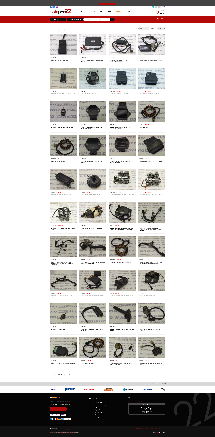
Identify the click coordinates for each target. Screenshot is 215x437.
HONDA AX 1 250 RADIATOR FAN (147, 295)
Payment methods (100, 410)
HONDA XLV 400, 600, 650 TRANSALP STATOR (120, 262)
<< (51, 30)
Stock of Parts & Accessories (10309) (60, 401)
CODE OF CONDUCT (155, 429)
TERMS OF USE (146, 429)
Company (92, 11)
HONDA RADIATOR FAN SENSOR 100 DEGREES (62, 127)
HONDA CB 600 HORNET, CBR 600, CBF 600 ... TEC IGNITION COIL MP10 (63, 94)
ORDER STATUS (138, 429)
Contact (102, 11)
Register (163, 18)
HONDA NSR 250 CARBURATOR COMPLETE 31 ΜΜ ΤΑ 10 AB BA (122, 195)
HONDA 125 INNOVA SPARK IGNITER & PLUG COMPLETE (149, 330)
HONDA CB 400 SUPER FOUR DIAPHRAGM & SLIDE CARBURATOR (92, 195)
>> (69, 30)
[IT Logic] (161, 432)
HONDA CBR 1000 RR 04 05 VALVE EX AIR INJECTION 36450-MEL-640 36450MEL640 (93, 263)
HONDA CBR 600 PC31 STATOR (88, 363)
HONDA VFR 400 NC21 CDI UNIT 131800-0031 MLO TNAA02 (92, 61)
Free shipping (98, 407)
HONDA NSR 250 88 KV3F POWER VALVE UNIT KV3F (92, 295)
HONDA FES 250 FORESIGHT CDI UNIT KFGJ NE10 (150, 161)
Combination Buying (100, 405)
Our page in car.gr (100, 417)
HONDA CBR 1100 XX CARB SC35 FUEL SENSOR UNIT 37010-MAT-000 (121, 364)
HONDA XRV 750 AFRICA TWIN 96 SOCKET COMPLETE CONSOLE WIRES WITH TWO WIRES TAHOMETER (150, 229)
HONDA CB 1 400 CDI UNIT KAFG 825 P (119, 93)
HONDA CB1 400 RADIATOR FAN (88, 93)
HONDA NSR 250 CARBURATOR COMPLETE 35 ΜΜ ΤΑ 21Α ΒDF (63, 229)
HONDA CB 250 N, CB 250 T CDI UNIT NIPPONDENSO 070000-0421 (118, 61)
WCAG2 (64, 432)
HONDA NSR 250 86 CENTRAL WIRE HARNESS (91, 228)
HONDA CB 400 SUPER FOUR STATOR (60, 161)
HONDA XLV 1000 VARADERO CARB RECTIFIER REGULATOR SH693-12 (91, 128)
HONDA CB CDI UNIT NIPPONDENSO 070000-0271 (150, 60)
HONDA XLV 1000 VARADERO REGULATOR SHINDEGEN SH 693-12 (120, 128)
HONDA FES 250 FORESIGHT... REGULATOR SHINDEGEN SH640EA (120, 162)
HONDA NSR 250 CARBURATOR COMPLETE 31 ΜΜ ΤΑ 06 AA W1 (151, 195)
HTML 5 (53, 432)
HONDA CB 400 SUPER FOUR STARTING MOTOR (121, 295)
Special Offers (98, 402)
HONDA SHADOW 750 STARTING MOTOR (61, 194)
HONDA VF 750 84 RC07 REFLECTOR (59, 60)
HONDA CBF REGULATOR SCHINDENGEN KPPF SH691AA (91, 162)
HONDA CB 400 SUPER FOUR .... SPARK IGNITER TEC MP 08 (92, 330)
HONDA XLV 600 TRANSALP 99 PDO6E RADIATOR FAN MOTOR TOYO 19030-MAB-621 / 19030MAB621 (122, 229)
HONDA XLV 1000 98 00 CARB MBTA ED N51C (149, 93)
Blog (109, 11)
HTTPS (76, 432)
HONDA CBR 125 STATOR (145, 127)
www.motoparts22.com (67, 429)
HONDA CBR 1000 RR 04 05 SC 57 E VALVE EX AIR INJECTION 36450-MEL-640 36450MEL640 (150, 263)
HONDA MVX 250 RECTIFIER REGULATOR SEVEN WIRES (150, 364)
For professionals (99, 415)
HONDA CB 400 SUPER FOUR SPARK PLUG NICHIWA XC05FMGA (122, 330)
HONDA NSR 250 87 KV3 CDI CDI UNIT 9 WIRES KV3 (63, 363)
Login (157, 18)
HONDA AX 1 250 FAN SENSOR (58, 329)
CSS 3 (59, 432)
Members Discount (100, 412)
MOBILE (71, 432)
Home (83, 11)
